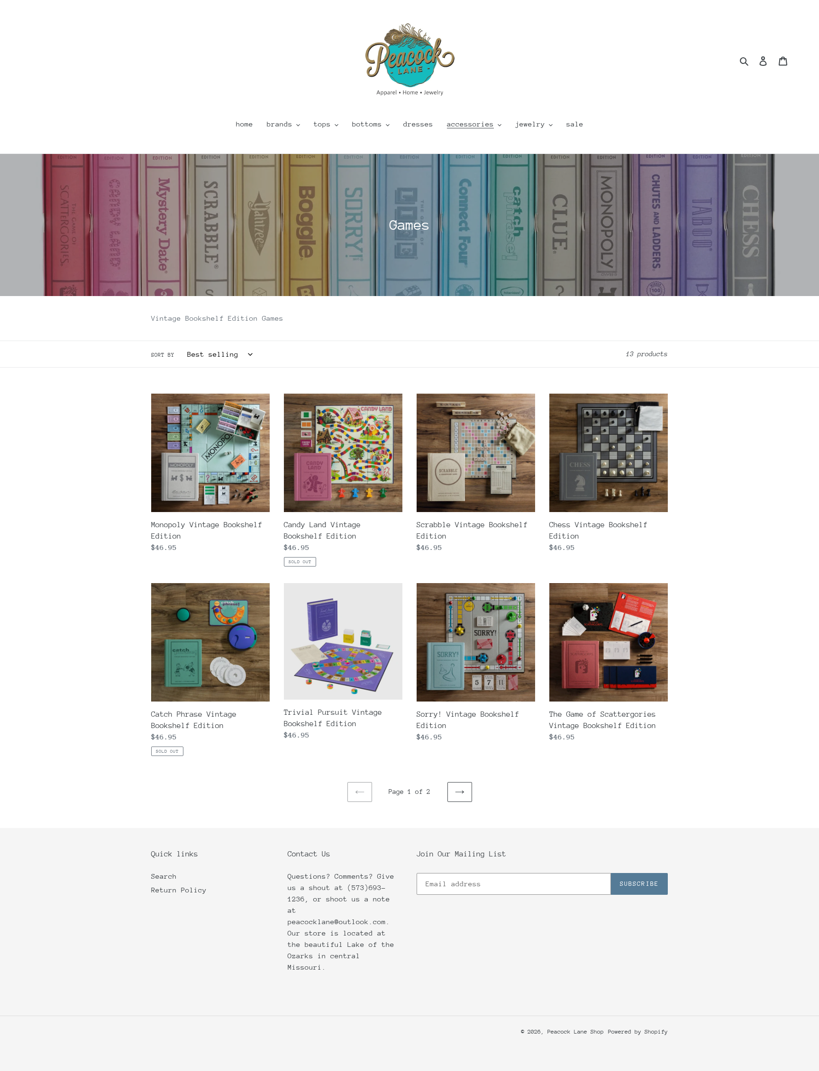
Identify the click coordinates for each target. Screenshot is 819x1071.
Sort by (162, 355)
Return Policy (179, 890)
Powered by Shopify (638, 1031)
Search (164, 876)
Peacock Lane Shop (575, 1031)
